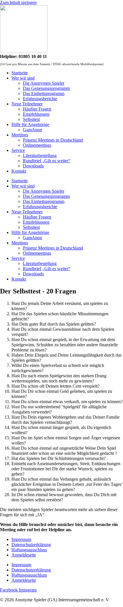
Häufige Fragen (37, 109)
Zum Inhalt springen (18, 2)
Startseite (19, 72)
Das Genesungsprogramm (46, 88)
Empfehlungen (36, 114)
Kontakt (18, 171)
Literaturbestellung (40, 155)
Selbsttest (31, 119)
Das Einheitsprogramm (43, 93)
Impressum (21, 539)
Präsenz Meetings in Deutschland (53, 140)
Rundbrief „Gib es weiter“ (46, 160)
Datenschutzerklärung (31, 544)
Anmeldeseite (23, 554)
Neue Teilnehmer (27, 103)
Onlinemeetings (37, 145)
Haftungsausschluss (29, 549)
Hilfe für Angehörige (30, 124)
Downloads (33, 165)
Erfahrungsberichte (40, 98)
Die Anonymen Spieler (43, 83)
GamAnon (32, 129)
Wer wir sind (23, 78)
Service (18, 150)
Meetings (19, 134)
